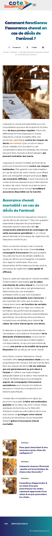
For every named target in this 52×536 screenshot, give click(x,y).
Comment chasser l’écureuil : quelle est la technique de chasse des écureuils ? (34, 469)
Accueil (6, 52)
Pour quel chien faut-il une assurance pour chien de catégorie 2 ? (33, 450)
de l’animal (15, 143)
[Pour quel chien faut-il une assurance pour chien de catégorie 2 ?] (10, 447)
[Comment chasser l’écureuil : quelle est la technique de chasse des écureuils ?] (10, 466)
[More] (43, 47)
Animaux (13, 52)
